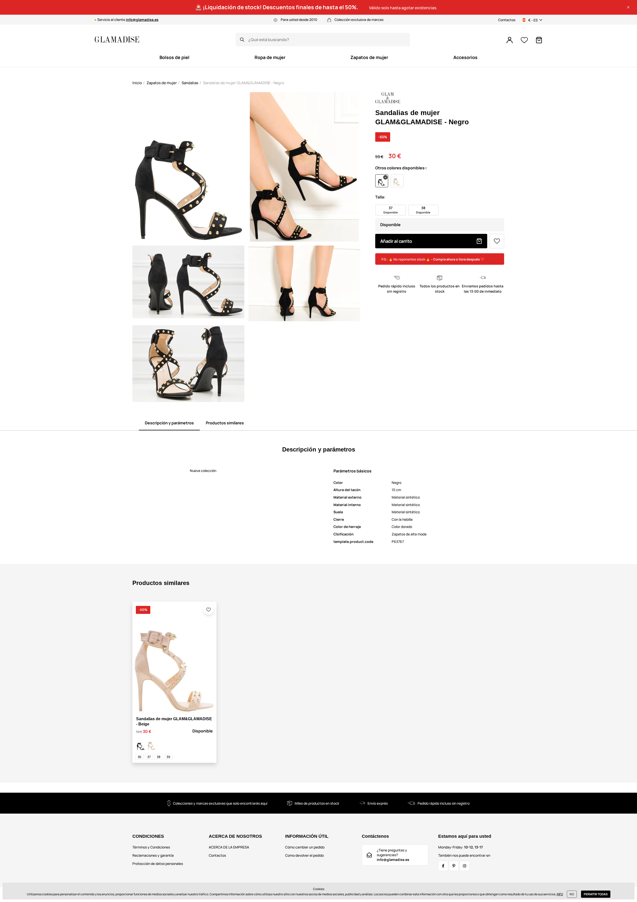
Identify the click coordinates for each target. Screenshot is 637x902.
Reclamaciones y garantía (153, 855)
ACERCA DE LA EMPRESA (229, 847)
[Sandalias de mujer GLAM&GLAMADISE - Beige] (151, 744)
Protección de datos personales (157, 863)
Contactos (506, 19)
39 (168, 757)
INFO (560, 894)
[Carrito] (538, 40)
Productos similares (225, 423)
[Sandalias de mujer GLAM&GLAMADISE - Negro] (140, 744)
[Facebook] (443, 866)
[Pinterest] (454, 866)
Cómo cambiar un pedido (304, 847)
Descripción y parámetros (169, 423)
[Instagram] (465, 866)
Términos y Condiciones (151, 847)
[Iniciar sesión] (509, 40)
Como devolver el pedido (304, 855)
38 (158, 757)
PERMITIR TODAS (596, 894)
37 (149, 757)
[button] (628, 7)
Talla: (380, 197)
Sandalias (190, 82)
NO (572, 894)
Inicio (137, 82)
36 (139, 757)
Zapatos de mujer (162, 82)
